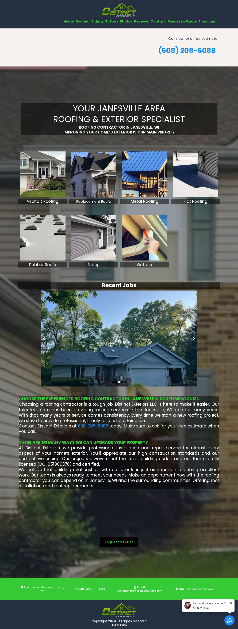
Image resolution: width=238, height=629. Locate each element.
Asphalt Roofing (42, 201)
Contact (158, 21)
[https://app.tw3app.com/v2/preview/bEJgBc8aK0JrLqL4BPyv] (43, 237)
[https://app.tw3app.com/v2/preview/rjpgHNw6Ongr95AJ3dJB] (195, 174)
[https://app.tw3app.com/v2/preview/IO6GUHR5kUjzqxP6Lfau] (43, 174)
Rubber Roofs (42, 264)
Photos (126, 21)
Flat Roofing (195, 201)
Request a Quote (182, 21)
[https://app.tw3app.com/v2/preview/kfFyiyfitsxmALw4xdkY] (144, 174)
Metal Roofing (144, 201)
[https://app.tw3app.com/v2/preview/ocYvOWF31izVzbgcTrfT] (94, 237)
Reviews (141, 21)
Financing (208, 21)
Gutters (111, 21)
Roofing (83, 21)
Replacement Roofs (93, 201)
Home (68, 21)
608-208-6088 (93, 426)
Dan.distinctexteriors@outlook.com (139, 591)
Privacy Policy (119, 625)
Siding (97, 21)
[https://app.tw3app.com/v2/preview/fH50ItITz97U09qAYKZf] (94, 175)
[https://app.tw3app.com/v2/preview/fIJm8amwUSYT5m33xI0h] (144, 237)
